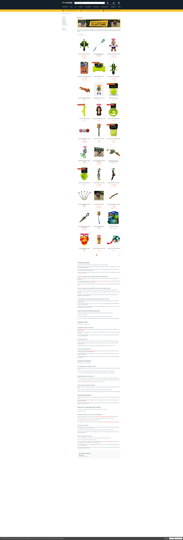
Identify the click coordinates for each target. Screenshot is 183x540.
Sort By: (79, 34)
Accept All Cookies (178, 538)
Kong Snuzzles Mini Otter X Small (99, 118)
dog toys (115, 272)
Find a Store (108, 4)
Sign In (112, 4)
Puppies (79, 368)
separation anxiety (80, 279)
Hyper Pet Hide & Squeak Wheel (113, 118)
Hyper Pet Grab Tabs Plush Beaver (113, 76)
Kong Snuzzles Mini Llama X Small (99, 248)
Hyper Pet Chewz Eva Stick (84, 118)
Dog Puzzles (64, 21)
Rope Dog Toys (64, 22)
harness (81, 442)
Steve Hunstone (81, 455)
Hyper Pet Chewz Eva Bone (99, 76)
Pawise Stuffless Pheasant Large (113, 182)
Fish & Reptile (96, 6)
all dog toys (90, 402)
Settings (166, 538)
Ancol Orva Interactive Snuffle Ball (113, 248)
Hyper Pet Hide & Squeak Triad (84, 182)
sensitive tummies (109, 441)
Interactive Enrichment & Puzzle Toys (83, 329)
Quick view (83, 46)
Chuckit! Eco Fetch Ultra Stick (99, 138)
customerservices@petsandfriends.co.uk (93, 10)
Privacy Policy (61, 538)
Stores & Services (104, 6)
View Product (84, 44)
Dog (71, 6)
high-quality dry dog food (94, 444)
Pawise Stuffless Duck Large (99, 182)
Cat (75, 6)
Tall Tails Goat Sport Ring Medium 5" (84, 76)
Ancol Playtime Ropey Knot (99, 204)
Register (115, 4)
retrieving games (85, 381)
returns (96, 439)
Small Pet (81, 6)
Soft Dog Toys (64, 23)
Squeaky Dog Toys (65, 24)
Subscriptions (113, 6)
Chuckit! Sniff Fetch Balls (113, 226)
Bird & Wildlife (88, 6)
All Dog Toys (64, 18)
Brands (119, 6)
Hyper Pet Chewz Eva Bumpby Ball (113, 138)
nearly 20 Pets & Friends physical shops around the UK (103, 416)
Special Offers (65, 6)
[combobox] (89, 2)
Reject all (171, 538)
